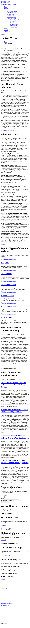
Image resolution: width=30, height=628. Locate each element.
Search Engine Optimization (17, 20)
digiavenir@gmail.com (6, 1)
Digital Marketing (8, 613)
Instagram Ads (14, 24)
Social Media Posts (8, 285)
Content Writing (11, 14)
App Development (11, 17)
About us (6, 8)
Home (5, 7)
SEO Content (6, 274)
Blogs (5, 28)
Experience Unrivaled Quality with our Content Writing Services (15, 437)
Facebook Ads (14, 22)
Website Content (7, 296)
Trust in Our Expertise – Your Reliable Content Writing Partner (14, 461)
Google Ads (13, 21)
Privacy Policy (7, 615)
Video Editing (10, 15)
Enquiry (3, 34)
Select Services (4, 500)
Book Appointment (5, 555)
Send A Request (5, 502)
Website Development (12, 11)
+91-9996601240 (5, 606)
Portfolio (6, 30)
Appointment (4, 588)
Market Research (11, 12)
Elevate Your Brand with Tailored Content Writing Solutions (14, 411)
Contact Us (7, 31)
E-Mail (2, 497)
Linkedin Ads (13, 25)
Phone (2, 498)
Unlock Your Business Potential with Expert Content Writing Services (13, 385)
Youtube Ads (13, 27)
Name (2, 495)
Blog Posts (5, 263)
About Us (6, 608)
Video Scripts (6, 317)
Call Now (3, 525)
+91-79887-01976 (5, 2)
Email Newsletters (8, 306)
